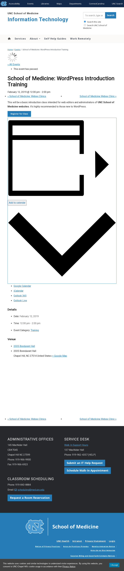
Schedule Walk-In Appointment (87, 470)
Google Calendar (22, 286)
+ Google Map (59, 355)
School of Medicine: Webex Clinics (27, 96)
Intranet (77, 541)
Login (112, 541)
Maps (59, 3)
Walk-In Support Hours (76, 445)
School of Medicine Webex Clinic (98, 96)
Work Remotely (80, 38)
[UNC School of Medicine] (62, 526)
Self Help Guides (55, 38)
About (34, 38)
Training (35, 330)
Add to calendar (17, 202)
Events (30, 3)
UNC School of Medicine (23, 13)
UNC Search (117, 3)
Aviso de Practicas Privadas (76, 546)
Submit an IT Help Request (85, 463)
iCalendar (18, 290)
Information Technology (38, 19)
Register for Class (19, 114)
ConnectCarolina (96, 3)
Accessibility (14, 3)
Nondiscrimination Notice (103, 546)
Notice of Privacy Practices (47, 546)
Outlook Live (20, 300)
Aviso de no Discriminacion (103, 550)
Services (20, 38)
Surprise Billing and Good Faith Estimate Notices (92, 556)
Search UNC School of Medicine (95, 26)
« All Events (14, 64)
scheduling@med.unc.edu (31, 489)
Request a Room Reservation (30, 498)
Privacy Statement (95, 541)
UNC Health (63, 541)
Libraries (45, 3)
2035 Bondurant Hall (24, 346)
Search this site (93, 21)
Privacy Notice (68, 566)
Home (9, 38)
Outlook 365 (20, 295)
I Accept (114, 565)
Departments (75, 3)
